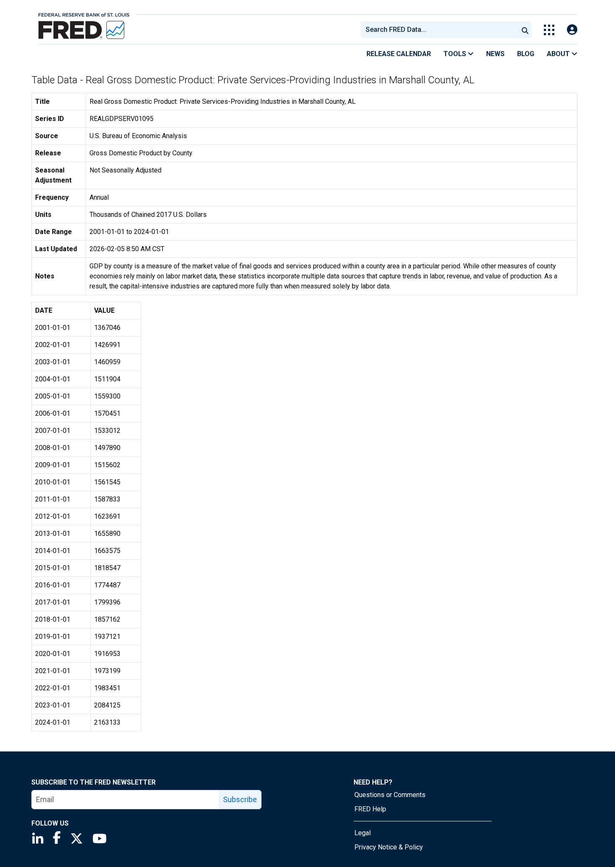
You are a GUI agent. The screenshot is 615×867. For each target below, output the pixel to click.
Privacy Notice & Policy (388, 847)
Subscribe (240, 799)
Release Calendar (398, 54)
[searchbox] (441, 29)
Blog (525, 54)
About (559, 54)
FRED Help (370, 809)
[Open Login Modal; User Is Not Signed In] (572, 30)
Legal (362, 833)
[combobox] (439, 29)
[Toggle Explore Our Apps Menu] (549, 30)
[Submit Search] (525, 29)
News (495, 54)
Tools (455, 54)
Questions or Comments (389, 795)
